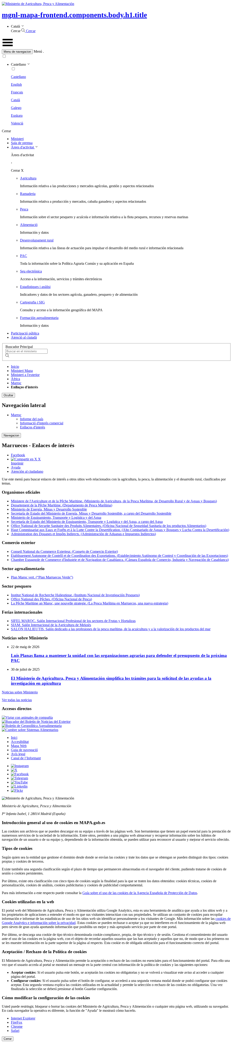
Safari (15, 1031)
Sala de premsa (22, 143)
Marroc (16, 383)
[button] (116, 51)
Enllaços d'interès (32, 427)
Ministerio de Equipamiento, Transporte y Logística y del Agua (56, 517)
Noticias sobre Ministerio (20, 692)
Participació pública (25, 333)
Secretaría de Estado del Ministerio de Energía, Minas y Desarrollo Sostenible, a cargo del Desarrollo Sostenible (91, 513)
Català (15, 100)
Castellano (18, 77)
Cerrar (8, 1038)
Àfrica (15, 379)
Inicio (15, 366)
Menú (38, 51)
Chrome (17, 1026)
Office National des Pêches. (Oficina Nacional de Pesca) (51, 599)
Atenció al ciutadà (24, 337)
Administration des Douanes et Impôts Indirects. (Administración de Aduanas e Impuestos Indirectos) (83, 534)
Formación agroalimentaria (39, 318)
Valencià (17, 123)
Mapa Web (19, 746)
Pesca (24, 209)
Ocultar (8, 395)
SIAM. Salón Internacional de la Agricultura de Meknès (51, 625)
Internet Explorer (23, 1018)
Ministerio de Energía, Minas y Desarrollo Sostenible (49, 509)
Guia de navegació (24, 750)
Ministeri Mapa (22, 371)
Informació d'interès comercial (41, 423)
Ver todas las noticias (17, 700)
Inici (14, 737)
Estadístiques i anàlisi (35, 287)
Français (17, 92)
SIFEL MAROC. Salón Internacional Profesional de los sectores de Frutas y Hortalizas (73, 621)
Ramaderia (27, 194)
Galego (16, 108)
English (16, 84)
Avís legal (18, 754)
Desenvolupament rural (36, 240)
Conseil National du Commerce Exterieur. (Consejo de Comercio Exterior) (64, 551)
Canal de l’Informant (26, 758)
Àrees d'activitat (23, 147)
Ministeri (17, 139)
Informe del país (31, 419)
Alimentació (29, 225)
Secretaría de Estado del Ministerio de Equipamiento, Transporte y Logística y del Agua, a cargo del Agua (87, 522)
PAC (23, 256)
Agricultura (28, 178)
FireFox (16, 1022)
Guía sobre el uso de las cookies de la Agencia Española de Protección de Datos (139, 893)
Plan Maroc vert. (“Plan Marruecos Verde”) (42, 577)
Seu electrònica (31, 271)
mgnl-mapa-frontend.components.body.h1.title (74, 15)
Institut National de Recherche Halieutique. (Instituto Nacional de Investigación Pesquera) (75, 595)
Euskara (17, 115)
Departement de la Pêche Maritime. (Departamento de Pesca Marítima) (61, 505)
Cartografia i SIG (32, 302)
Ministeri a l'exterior (25, 375)
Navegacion (11, 435)
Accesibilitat (20, 742)
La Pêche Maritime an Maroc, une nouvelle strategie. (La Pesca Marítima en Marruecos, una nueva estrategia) (89, 603)
